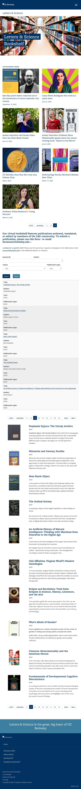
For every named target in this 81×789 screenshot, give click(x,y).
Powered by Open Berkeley (11, 772)
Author (36, 257)
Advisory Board (8, 754)
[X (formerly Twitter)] (4, 740)
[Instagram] (13, 740)
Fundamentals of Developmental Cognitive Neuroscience (53, 678)
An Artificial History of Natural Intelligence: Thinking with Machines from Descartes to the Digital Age (39, 388)
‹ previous (40, 225)
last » (74, 418)
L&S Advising (8, 758)
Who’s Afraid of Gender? (43, 622)
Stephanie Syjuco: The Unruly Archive (16, 285)
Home (6, 744)
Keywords (7, 257)
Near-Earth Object (10, 336)
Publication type (53, 265)
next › (67, 418)
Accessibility (7, 774)
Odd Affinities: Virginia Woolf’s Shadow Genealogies (51, 562)
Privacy (5, 780)
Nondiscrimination (9, 777)
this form (35, 239)
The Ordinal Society (10, 362)
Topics (5, 265)
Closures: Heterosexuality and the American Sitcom (48, 652)
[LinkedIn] (8, 740)
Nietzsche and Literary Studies (14, 310)
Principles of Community (12, 762)
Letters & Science (13, 13)
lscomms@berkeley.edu (17, 241)
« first (31, 225)
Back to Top (74, 786)
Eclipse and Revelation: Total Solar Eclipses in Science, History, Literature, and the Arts (51, 591)
